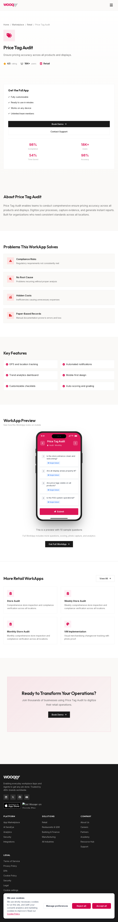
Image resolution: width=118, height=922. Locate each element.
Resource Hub (87, 841)
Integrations (9, 841)
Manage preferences (57, 906)
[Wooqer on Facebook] (19, 797)
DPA (5, 871)
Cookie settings (10, 890)
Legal (6, 885)
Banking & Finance (51, 832)
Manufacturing (49, 837)
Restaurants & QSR (51, 827)
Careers (84, 827)
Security (7, 837)
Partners (84, 832)
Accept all (102, 906)
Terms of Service (11, 861)
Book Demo (57, 124)
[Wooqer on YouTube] (26, 797)
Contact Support (59, 131)
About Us (85, 822)
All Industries (48, 841)
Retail (29, 24)
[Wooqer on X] (13, 797)
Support (84, 846)
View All (104, 578)
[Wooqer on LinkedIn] (6, 797)
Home (6, 24)
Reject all (81, 906)
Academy (85, 837)
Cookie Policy (10, 875)
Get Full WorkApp (57, 544)
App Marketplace (11, 822)
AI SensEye (8, 827)
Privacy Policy (10, 866)
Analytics (7, 832)
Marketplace (18, 24)
